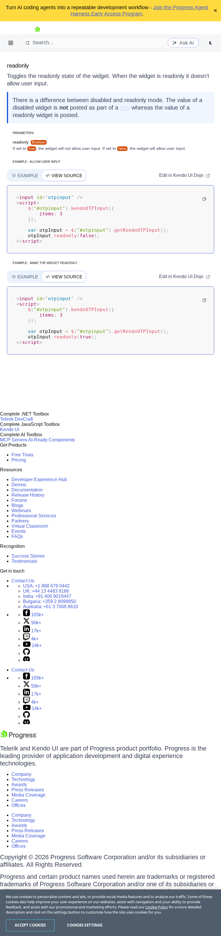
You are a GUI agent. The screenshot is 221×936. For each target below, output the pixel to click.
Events (19, 531)
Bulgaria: (49, 601)
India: (47, 596)
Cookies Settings (84, 925)
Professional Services (34, 515)
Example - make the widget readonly (45, 263)
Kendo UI (9, 429)
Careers (20, 800)
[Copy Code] (204, 199)
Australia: (50, 606)
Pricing (19, 460)
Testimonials (24, 561)
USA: (46, 585)
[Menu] (11, 43)
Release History (28, 495)
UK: (46, 591)
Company (21, 774)
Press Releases (28, 789)
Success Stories (28, 556)
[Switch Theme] (210, 42)
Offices (19, 805)
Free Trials (22, 454)
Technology (23, 779)
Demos (19, 484)
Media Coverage (28, 795)
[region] (110, 912)
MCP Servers (13, 439)
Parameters (23, 133)
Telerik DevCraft (16, 419)
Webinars (21, 510)
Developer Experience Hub (39, 479)
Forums (19, 500)
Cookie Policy (156, 907)
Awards (19, 784)
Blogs (17, 505)
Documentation (27, 489)
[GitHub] (26, 653)
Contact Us (23, 580)
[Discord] (26, 660)
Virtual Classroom (30, 526)
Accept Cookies (30, 925)
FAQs (17, 536)
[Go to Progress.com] (18, 737)
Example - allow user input (36, 161)
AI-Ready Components (51, 439)
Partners (20, 520)
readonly (18, 65)
